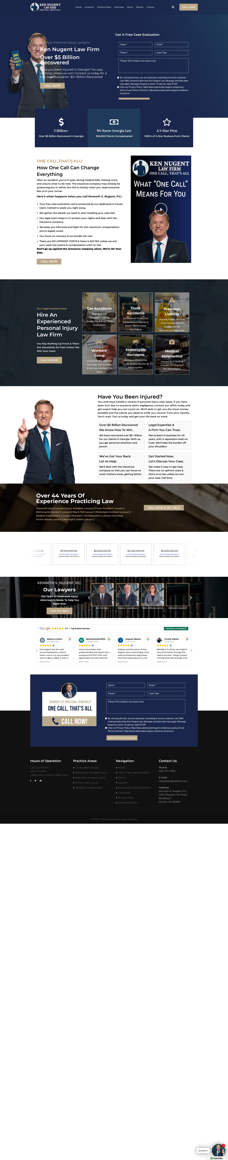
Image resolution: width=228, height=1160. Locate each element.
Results (139, 7)
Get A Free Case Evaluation (134, 772)
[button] (161, 209)
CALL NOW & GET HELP (164, 507)
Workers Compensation (89, 787)
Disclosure (124, 792)
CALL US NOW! (49, 360)
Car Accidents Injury (87, 767)
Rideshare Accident (107, 512)
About (130, 7)
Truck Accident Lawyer (109, 508)
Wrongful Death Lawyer (78, 519)
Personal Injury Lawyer (50, 508)
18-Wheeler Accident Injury (91, 772)
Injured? (123, 782)
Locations (89, 7)
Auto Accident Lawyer (79, 508)
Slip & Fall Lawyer (83, 512)
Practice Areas (104, 7)
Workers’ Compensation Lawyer (91, 515)
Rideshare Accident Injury (90, 777)
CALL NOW (188, 7)
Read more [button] (73, 662)
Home (78, 7)
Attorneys (119, 7)
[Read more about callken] (45, 7)
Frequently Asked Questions (134, 787)
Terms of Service (127, 802)
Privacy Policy (126, 797)
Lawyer (124, 512)
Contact (150, 7)
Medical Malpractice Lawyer (53, 515)
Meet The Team (59, 611)
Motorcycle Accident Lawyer (53, 512)
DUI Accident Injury (86, 782)
